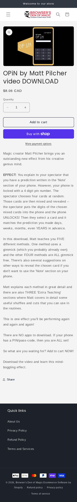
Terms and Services (20, 448)
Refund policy (35, 487)
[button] (8, 14)
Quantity (8, 99)
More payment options (38, 143)
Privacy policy (55, 487)
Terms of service (40, 493)
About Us (13, 421)
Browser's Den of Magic (29, 482)
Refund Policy (16, 439)
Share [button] (11, 379)
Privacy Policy (17, 430)
